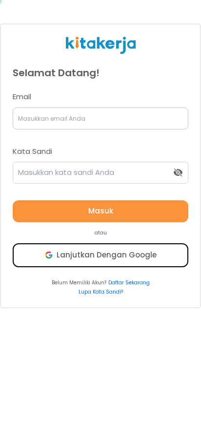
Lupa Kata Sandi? (101, 292)
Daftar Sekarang (129, 282)
